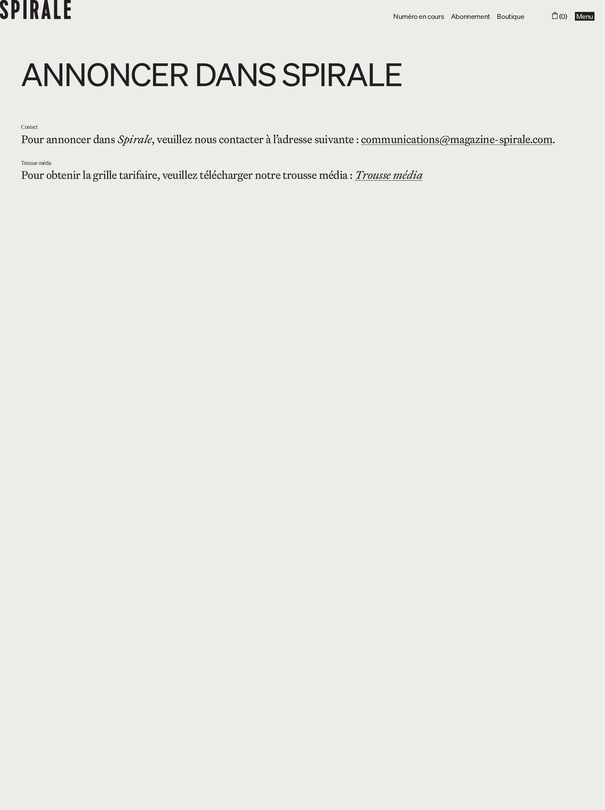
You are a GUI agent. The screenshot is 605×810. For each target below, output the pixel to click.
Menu (584, 16)
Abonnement (470, 16)
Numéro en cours (418, 16)
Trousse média (389, 175)
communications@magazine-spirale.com (456, 139)
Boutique (510, 16)
